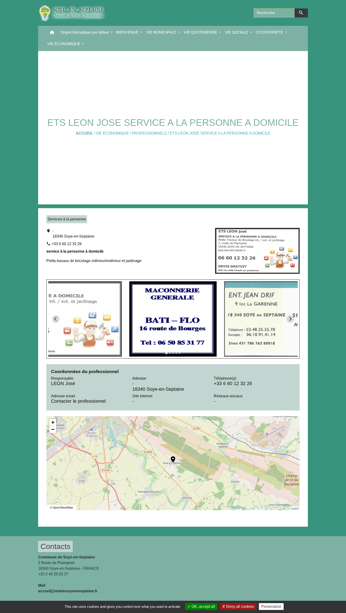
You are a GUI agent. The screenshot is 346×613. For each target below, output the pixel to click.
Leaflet (294, 508)
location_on (170, 457)
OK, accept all (203, 607)
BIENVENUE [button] (128, 32)
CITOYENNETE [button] (270, 32)
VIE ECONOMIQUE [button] (64, 44)
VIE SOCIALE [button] (237, 32)
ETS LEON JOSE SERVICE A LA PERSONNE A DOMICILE (220, 133)
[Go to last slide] (56, 319)
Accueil (84, 133)
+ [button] (52, 422)
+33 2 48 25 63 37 (53, 574)
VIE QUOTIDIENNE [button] (201, 32)
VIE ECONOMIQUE (112, 133)
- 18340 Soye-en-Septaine (73, 233)
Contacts (55, 546)
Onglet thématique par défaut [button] (85, 32)
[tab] (166, 353)
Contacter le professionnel (78, 401)
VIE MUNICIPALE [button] (161, 32)
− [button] (52, 429)
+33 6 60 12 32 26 (67, 244)
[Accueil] (76, 13)
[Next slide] (290, 319)
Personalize (271, 607)
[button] (52, 33)
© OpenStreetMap (61, 507)
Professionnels (149, 133)
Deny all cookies (239, 607)
